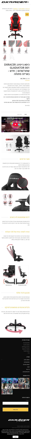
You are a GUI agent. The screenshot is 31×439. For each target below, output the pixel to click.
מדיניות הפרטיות (10, 434)
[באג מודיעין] (27, 380)
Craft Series (26, 344)
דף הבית (28, 8)
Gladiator (15, 8)
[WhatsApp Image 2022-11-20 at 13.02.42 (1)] (10, 380)
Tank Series (26, 351)
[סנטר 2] (4, 392)
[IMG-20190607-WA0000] (10, 386)
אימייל (26, 400)
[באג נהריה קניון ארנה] (21, 380)
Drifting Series (26, 347)
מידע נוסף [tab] (19, 114)
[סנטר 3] (10, 392)
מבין (15, 436)
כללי (29, 353)
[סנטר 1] (27, 386)
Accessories (26, 342)
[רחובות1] (21, 386)
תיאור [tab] (25, 114)
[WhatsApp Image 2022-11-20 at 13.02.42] (4, 380)
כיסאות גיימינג (22, 8)
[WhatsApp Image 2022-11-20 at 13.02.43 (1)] (15, 380)
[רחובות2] (15, 386)
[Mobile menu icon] (28, 2)
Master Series (26, 349)
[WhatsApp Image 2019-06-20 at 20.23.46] (4, 386)
